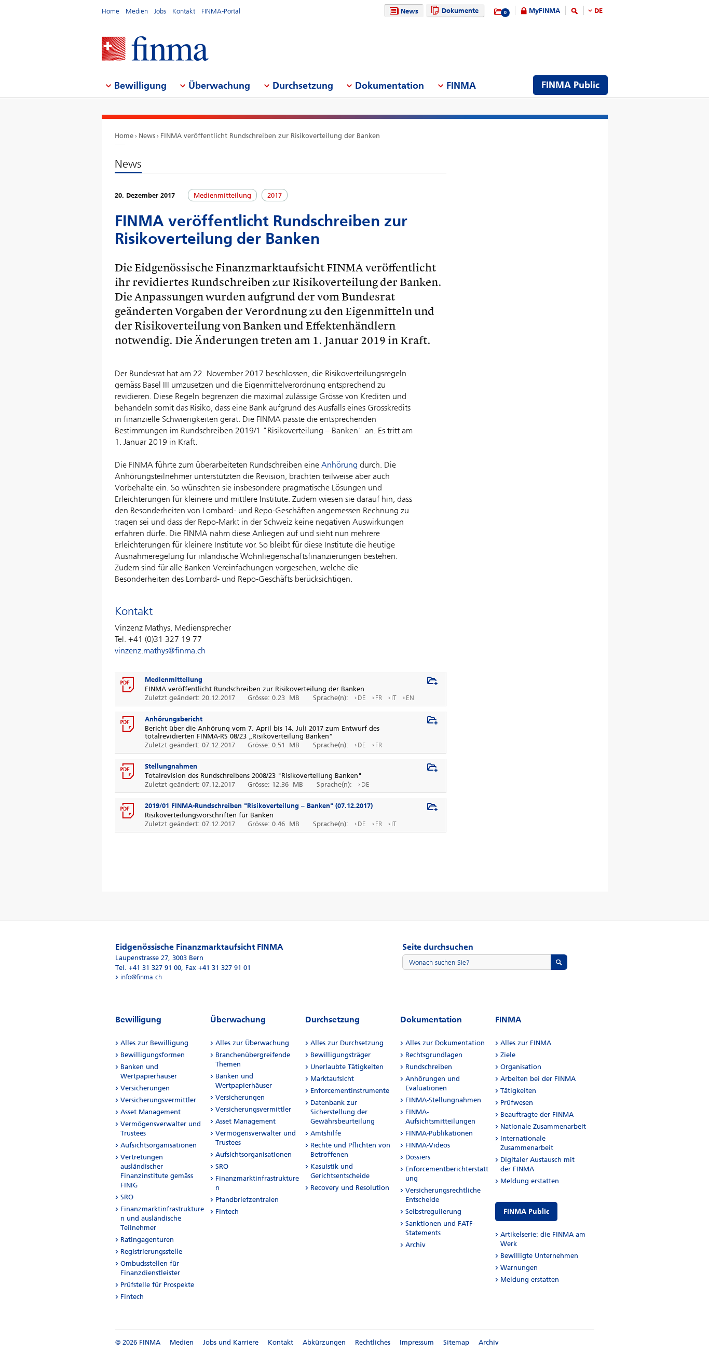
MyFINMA (544, 11)
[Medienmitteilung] (127, 685)
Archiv (415, 1245)
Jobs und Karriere (230, 1342)
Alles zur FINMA (525, 1043)
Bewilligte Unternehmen (539, 1256)
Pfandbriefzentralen (247, 1199)
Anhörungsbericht (173, 719)
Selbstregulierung (433, 1211)
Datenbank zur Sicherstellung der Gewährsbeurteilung (342, 1112)
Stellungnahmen (171, 766)
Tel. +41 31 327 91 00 (148, 968)
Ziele (507, 1055)
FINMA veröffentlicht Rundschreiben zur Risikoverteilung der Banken (270, 136)
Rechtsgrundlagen (433, 1055)
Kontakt (183, 11)
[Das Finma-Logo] (155, 49)
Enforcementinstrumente (349, 1091)
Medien (137, 11)
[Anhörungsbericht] (127, 724)
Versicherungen (145, 1088)
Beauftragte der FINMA (537, 1114)
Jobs (160, 11)
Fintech (132, 1297)
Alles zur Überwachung (252, 1043)
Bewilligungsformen (152, 1055)
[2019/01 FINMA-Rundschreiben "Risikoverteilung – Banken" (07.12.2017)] (127, 811)
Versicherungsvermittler (158, 1100)
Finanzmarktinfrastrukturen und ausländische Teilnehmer (162, 1218)
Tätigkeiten (518, 1091)
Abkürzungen (324, 1342)
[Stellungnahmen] (127, 771)
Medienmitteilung (173, 679)
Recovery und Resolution (349, 1188)
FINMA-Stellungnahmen (443, 1100)
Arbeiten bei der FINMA (538, 1079)
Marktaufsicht (332, 1079)
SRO (126, 1197)
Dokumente (460, 11)
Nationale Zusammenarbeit (543, 1126)
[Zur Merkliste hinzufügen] (432, 681)
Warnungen (519, 1267)
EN (410, 698)
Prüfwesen (516, 1102)
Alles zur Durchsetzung (347, 1043)
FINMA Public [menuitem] (570, 85)
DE (598, 11)
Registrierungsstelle (151, 1251)
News (409, 11)
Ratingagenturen (147, 1239)
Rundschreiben (428, 1067)
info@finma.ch (141, 977)
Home (110, 11)
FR (378, 698)
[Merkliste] (499, 12)
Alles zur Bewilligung (154, 1043)
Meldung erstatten (529, 1181)
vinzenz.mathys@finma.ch (160, 650)
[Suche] (574, 12)
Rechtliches (372, 1342)
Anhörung (339, 465)
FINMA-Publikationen (439, 1133)
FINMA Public (526, 1211)
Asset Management (150, 1112)
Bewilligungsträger (340, 1055)
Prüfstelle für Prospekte (157, 1285)
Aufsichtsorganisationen (158, 1145)
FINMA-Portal (220, 11)
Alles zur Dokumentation (445, 1043)
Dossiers (417, 1157)
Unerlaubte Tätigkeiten (347, 1067)
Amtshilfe (325, 1133)
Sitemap (456, 1342)
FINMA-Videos (427, 1145)
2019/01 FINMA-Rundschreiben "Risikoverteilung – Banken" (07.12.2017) (259, 806)
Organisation (520, 1067)
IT (394, 698)
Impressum (417, 1342)
